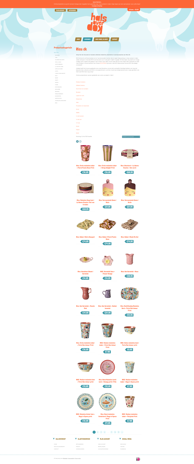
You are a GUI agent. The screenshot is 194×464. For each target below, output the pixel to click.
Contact (114, 39)
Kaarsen (57, 55)
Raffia (56, 82)
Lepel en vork (59, 68)
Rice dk (56, 52)
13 (118, 432)
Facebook (123, 449)
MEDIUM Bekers (59, 93)
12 (115, 432)
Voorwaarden (80, 449)
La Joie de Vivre (59, 66)
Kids (56, 102)
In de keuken (58, 87)
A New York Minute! (60, 73)
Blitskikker (65, 458)
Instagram (123, 444)
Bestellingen (101, 446)
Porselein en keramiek (82, 106)
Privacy (78, 446)
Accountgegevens (103, 449)
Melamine (57, 89)
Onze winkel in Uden (101, 39)
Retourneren (79, 444)
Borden (57, 91)
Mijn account (60, 10)
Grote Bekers (58, 64)
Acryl (56, 71)
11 (111, 432)
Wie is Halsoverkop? (59, 446)
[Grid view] (77, 141)
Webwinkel (87, 39)
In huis (78, 123)
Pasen (78, 129)
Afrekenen (72, 10)
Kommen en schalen (82, 89)
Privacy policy (78, 458)
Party (56, 80)
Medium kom (58, 98)
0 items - (134, 9)
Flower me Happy (59, 59)
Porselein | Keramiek (60, 100)
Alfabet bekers (80, 85)
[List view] (80, 141)
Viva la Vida (58, 62)
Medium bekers (80, 82)
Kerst (56, 77)
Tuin (56, 57)
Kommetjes (58, 96)
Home (78, 39)
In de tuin (79, 119)
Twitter (122, 446)
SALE (56, 75)
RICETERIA (103, 63)
